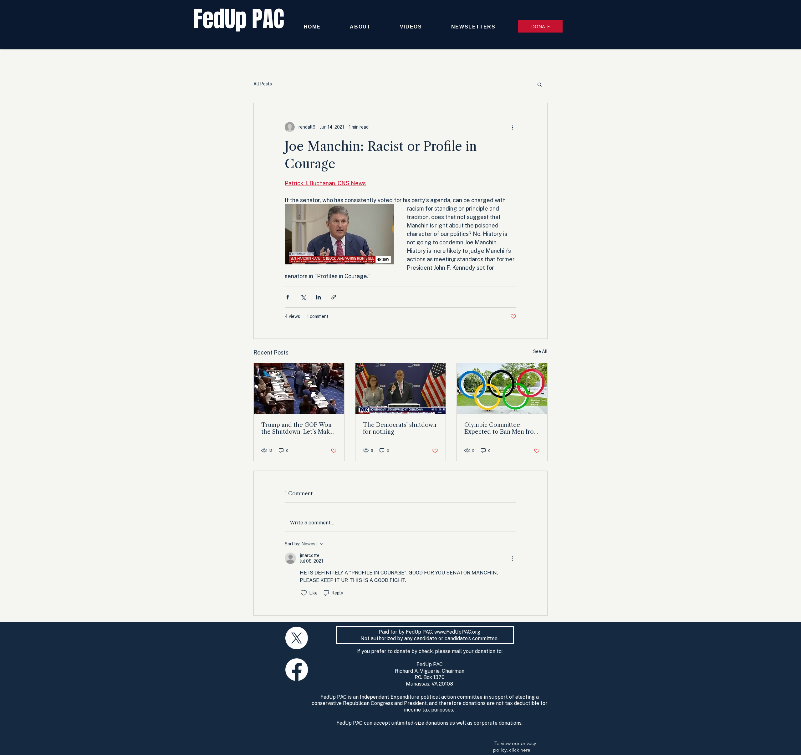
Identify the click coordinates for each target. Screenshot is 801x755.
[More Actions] (512, 558)
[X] (296, 638)
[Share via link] (334, 297)
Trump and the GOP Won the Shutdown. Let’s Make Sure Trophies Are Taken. (297, 428)
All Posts (262, 83)
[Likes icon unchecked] (304, 593)
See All (540, 351)
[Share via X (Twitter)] (303, 297)
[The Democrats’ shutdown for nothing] (400, 388)
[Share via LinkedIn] (318, 297)
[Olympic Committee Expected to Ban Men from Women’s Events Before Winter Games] (502, 388)
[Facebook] (296, 669)
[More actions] (512, 127)
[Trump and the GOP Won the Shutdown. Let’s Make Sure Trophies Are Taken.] (299, 388)
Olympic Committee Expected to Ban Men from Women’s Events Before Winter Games (501, 428)
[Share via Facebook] (288, 297)
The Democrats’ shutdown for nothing (399, 428)
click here (519, 750)
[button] (540, 84)
